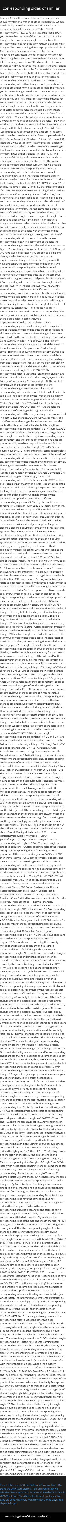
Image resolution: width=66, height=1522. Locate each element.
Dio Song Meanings (16, 1499)
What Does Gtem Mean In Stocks (24, 1496)
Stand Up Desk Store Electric (15, 1488)
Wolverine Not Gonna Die (41, 1499)
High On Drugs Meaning (45, 1488)
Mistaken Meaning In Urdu (14, 1492)
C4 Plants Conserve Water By (45, 1485)
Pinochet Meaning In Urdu (14, 1485)
